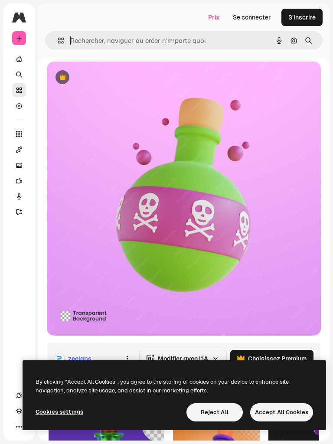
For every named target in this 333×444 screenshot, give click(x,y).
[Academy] (19, 411)
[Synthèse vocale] (19, 196)
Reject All (215, 412)
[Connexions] (19, 395)
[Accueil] (19, 59)
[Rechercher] (19, 75)
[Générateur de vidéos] (19, 181)
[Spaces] (19, 150)
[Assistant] (19, 212)
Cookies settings (59, 411)
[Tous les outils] (19, 134)
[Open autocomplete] (57, 40)
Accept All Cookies (281, 412)
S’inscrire (302, 17)
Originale (104, 78)
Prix (214, 17)
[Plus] (19, 427)
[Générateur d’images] (19, 165)
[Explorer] (19, 106)
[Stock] (19, 90)
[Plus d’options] (127, 358)
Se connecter (252, 17)
